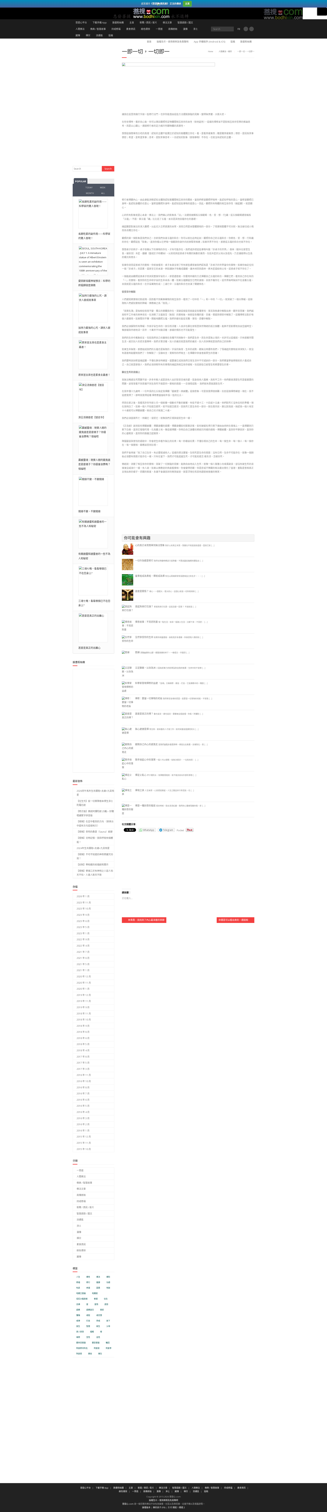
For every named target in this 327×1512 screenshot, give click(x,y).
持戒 (98, 1321)
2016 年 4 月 (83, 1112)
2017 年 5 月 (83, 1062)
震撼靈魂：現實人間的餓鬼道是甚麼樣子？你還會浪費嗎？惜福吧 (94, 464)
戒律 (78, 1321)
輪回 (108, 1343)
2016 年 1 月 (83, 1130)
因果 (98, 1288)
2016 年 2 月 (83, 1124)
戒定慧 (99, 1315)
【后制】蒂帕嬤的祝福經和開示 (92, 864)
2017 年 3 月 (83, 1069)
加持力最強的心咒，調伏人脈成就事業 (94, 330)
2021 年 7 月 (83, 952)
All (103, 193)
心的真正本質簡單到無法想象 (150, 545)
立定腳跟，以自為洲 (145, 667)
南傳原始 (172, 29)
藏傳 (78, 35)
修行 (88, 1282)
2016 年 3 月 (83, 1118)
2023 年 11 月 (84, 902)
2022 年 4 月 (83, 945)
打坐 (88, 1321)
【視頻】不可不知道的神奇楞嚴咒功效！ (95, 856)
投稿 (110, 35)
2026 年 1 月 (83, 896)
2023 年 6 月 (83, 921)
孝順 (96, 1299)
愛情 (96, 1304)
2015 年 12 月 (84, 1136)
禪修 (78, 1337)
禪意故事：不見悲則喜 (146, 621)
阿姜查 (79, 1354)
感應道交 (90, 1310)
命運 (88, 1288)
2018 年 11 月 (84, 1013)
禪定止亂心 (140, 775)
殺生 (98, 1326)
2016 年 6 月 (83, 1099)
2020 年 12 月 (84, 976)
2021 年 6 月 (83, 958)
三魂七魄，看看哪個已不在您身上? (94, 603)
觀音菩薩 (96, 1343)
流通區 (99, 35)
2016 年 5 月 (83, 1105)
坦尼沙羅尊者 (82, 1299)
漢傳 (185, 29)
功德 (108, 1282)
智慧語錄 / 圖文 (185, 22)
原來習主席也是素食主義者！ (94, 374)
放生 (78, 1326)
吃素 (78, 1288)
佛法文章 (167, 22)
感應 (78, 1310)
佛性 (88, 1277)
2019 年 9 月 (83, 1007)
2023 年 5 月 (83, 927)
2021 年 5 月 (83, 964)
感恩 (106, 1304)
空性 (88, 1337)
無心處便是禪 (142, 729)
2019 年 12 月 (84, 995)
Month (90, 193)
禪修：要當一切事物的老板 (148, 698)
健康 (98, 1282)
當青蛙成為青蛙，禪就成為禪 (150, 576)
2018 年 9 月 (83, 1025)
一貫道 (159, 29)
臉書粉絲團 (118, 22)
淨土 (195, 29)
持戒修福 (116, 29)
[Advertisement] (188, 169)
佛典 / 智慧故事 (98, 29)
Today (89, 187)
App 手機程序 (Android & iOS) (209, 41)
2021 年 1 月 (83, 970)
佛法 (98, 1277)
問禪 (137, 652)
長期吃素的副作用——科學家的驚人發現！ (94, 236)
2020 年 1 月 (83, 988)
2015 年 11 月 (84, 1142)
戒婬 (88, 1315)
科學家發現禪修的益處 (146, 683)
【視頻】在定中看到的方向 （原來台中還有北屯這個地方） (95, 823)
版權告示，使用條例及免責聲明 (172, 41)
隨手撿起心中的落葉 (145, 759)
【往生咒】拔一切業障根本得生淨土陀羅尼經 (95, 803)
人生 (78, 1277)
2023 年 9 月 (83, 915)
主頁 (131, 22)
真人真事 (80, 1332)
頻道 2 (182, 1507)
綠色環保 (145, 29)
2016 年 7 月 (83, 1093)
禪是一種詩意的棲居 (145, 805)
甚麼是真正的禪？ (144, 713)
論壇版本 (146, 1507)
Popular (80, 181)
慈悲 (102, 1310)
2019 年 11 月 (84, 1001)
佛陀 (108, 1277)
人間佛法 (80, 29)
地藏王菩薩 (81, 1293)
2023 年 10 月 (84, 908)
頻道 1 (175, 1507)
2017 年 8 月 (83, 1056)
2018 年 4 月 (83, 1050)
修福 (78, 1282)
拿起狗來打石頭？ (144, 606)
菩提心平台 (81, 22)
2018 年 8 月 (83, 1032)
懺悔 (78, 1315)
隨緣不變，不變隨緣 (89, 511)
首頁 (149, 41)
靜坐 (90, 1354)
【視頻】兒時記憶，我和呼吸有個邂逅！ (95, 840)
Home (210, 51)
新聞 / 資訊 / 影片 (148, 22)
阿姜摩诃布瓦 (82, 1348)
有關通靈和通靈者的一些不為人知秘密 (94, 556)
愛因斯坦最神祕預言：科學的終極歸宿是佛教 (94, 283)
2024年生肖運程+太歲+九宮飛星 (93, 848)
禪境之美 (139, 790)
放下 (108, 1321)
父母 (108, 1326)
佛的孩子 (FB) (159, 1507)
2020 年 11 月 (84, 982)
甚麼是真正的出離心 (89, 647)
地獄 (108, 1288)
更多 (322, 12)
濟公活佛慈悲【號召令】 (91, 417)
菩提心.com (128, 1503)
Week (102, 187)
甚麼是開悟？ (142, 591)
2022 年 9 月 (83, 939)
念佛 (78, 1304)
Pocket (180, 830)
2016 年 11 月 (84, 1075)
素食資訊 (130, 29)
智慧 (88, 1326)
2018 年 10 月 (84, 1019)
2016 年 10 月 (84, 1081)
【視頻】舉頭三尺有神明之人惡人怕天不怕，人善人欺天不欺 (95, 873)
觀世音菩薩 (81, 1343)
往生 (106, 1299)
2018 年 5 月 (83, 1044)
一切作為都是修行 (144, 560)
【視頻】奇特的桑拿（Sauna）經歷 (95, 831)
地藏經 (95, 1293)
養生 (100, 1354)
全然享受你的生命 (144, 637)
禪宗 (88, 35)
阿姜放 (97, 1348)
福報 (92, 1332)
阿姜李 (108, 1348)
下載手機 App (100, 22)
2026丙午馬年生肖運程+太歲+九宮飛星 (95, 793)
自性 (98, 1337)
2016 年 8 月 (83, 1087)
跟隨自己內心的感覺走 (146, 744)
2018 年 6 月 (83, 1038)
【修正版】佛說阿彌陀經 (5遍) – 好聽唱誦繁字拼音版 (95, 813)
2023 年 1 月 (83, 933)
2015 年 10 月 (84, 1149)
